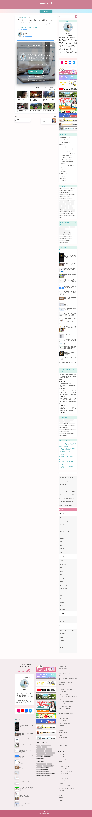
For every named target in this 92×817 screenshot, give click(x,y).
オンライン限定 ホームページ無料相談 (66, 689)
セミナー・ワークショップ (64, 694)
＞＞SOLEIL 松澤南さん (64, 446)
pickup (61, 188)
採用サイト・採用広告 (63, 435)
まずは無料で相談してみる (36, 71)
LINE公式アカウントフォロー (64, 673)
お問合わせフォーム (62, 684)
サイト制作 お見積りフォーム (64, 691)
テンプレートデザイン (63, 198)
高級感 (60, 217)
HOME (46, 811)
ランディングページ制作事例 (66, 161)
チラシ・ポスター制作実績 (64, 699)
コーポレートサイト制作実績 (64, 766)
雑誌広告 (70, 215)
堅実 (61, 644)
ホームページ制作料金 (64, 481)
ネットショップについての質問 (48, 765)
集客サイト (61, 215)
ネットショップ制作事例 (65, 155)
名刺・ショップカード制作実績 (67, 165)
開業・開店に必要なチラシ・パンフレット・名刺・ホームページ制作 (67, 745)
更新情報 (61, 176)
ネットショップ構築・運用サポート (65, 703)
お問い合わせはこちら (46, 11)
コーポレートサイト (62, 194)
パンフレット (61, 200)
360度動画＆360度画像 (63, 666)
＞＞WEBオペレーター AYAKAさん (66, 451)
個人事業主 (62, 602)
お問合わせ (48, 813)
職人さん (62, 605)
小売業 (60, 211)
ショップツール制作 (64, 151)
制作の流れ (47, 6)
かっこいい (61, 190)
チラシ (68, 196)
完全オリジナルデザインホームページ (67, 630)
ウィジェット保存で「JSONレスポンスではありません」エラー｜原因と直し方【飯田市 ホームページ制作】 (67, 385)
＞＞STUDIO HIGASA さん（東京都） (66, 466)
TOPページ (61, 675)
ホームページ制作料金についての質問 (65, 238)
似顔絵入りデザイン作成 (63, 732)
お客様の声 (42, 6)
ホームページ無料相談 (64, 487)
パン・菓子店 (67, 200)
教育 (69, 211)
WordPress (67, 421)
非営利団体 (62, 609)
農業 (72, 213)
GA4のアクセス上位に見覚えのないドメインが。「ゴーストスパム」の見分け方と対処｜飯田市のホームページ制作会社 (67, 392)
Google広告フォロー (63, 668)
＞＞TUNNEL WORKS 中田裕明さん (66, 456)
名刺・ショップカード (64, 531)
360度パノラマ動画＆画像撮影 (65, 505)
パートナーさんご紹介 (64, 142)
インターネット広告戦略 (64, 423)
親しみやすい (68, 213)
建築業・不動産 (65, 211)
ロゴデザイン (62, 240)
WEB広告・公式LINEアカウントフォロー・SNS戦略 (68, 679)
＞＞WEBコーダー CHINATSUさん (66, 453)
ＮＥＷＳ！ (62, 180)
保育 (61, 592)
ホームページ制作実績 (65, 159)
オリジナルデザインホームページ (64, 192)
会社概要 (62, 163)
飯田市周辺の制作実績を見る (35, 76)
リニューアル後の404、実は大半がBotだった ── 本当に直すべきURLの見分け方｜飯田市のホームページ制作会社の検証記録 (67, 401)
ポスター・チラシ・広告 (65, 528)
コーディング (71, 423)
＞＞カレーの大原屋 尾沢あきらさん (66, 444)
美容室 (61, 581)
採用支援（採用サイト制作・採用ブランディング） (67, 741)
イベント (65, 190)
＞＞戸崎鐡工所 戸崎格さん (64, 454)
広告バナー (63, 171)
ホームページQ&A (63, 484)
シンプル (61, 196)
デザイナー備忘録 (71, 425)
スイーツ (64, 196)
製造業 (64, 213)
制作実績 (36, 6)
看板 (61, 541)
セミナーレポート (63, 139)
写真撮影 (67, 240)
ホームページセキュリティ (64, 431)
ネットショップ (69, 198)
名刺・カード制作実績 (63, 737)
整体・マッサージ (63, 585)
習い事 (60, 213)
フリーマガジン (72, 200)
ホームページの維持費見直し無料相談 (66, 713)
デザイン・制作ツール (63, 427)
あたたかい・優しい (66, 188)
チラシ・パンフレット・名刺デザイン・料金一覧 (68, 696)
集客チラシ (65, 215)
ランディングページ (64, 521)
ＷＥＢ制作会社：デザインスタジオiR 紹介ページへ (28, 27)
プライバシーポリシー (63, 711)
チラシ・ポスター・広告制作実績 (67, 153)
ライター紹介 (61, 725)
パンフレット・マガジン (65, 157)
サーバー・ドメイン (63, 425)
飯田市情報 (62, 178)
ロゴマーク (62, 545)
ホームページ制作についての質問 (65, 234)
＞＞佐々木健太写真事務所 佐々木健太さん (68, 448)
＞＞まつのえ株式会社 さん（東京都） (67, 461)
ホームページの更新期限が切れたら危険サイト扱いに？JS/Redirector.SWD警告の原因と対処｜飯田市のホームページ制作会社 (67, 377)
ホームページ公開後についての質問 (65, 232)
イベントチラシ (70, 190)
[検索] (76, 16)
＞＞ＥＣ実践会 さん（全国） (65, 467)
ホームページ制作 (63, 433)
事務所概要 (61, 730)
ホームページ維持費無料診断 (64, 723)
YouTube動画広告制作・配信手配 (66, 501)
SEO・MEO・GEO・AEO (68, 419)
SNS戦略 (61, 421)
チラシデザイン (39, 765)
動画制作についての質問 (64, 242)
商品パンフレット (66, 209)
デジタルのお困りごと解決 (64, 429)
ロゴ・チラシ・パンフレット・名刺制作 (67, 491)
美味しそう (73, 211)
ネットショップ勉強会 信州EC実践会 (67, 498)
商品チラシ (61, 209)
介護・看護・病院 (63, 588)
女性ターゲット (73, 209)
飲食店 (74, 215)
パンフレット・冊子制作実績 (64, 708)
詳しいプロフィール (28, 36)
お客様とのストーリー (45, 87)
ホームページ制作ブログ (62, 6)
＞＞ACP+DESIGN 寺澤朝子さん (65, 449)
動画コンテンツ (63, 173)
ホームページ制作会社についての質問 (65, 236)
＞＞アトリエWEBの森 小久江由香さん (67, 443)
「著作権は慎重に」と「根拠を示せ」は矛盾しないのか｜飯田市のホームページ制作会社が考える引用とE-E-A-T (67, 409)
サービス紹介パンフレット (70, 194)
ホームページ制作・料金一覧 (64, 718)
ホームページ (62, 517)
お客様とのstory (51, 89)
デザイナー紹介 (53, 6)
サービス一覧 (30, 6)
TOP (26, 6)
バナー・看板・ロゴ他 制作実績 (65, 706)
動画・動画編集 (70, 433)
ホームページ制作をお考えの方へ (66, 477)
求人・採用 (62, 621)
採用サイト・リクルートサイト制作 (66, 494)
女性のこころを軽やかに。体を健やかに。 (67, 168)
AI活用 (61, 419)
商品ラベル (62, 552)
